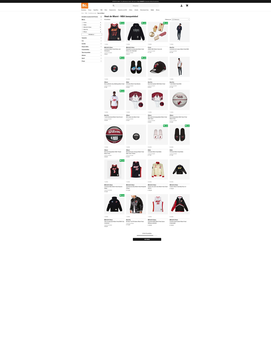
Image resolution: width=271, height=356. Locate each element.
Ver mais (147, 239)
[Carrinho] (187, 5)
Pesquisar (135, 6)
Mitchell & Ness (108, 47)
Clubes (130, 10)
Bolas (106, 10)
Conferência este (92, 13)
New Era (172, 47)
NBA (101, 10)
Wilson (106, 82)
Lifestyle (136, 10)
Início (82, 13)
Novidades (83, 10)
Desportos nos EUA (122, 10)
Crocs (149, 47)
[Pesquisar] (114, 5)
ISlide (127, 82)
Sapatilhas (96, 10)
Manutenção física (144, 10)
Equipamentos (112, 10)
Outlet (152, 10)
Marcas (157, 10)
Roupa (89, 10)
